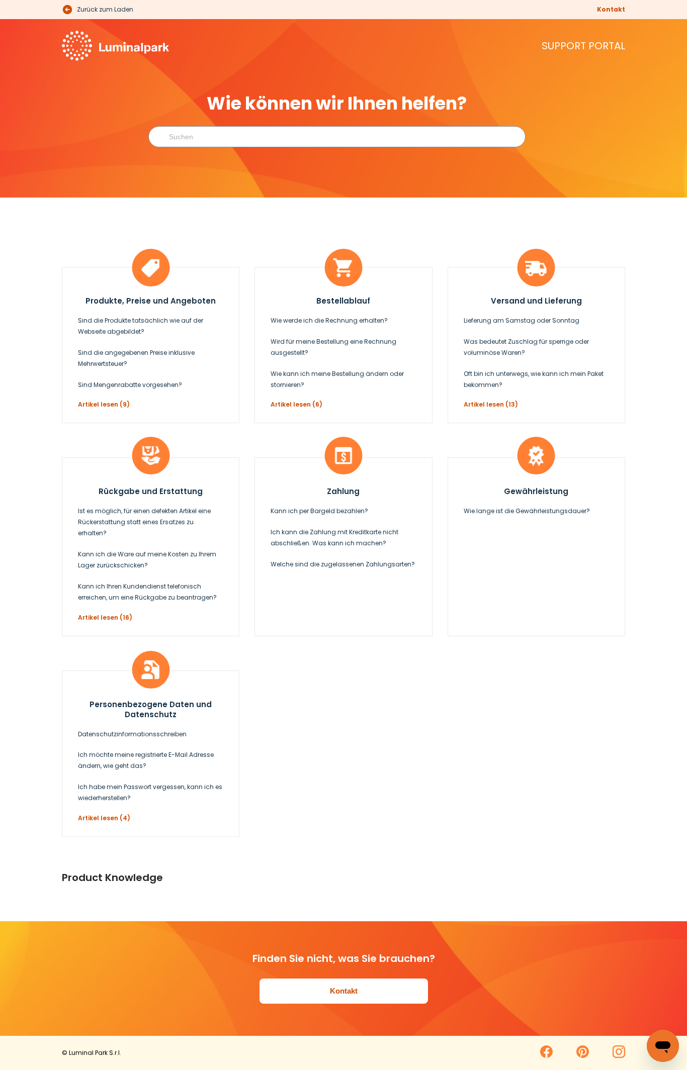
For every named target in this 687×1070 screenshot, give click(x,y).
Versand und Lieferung (536, 301)
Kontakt (611, 9)
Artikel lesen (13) (491, 404)
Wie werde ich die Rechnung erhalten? (329, 320)
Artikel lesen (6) (296, 404)
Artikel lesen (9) (104, 404)
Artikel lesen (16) (105, 617)
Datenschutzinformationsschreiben (132, 734)
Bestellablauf (343, 301)
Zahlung (343, 491)
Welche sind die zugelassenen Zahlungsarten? (343, 564)
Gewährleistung (536, 491)
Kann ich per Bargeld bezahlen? (319, 511)
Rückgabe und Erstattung (151, 491)
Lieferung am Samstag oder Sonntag (521, 320)
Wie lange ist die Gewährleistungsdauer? (527, 511)
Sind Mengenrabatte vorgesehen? (130, 384)
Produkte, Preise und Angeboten (150, 301)
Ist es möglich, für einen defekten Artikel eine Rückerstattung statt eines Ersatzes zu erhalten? (144, 522)
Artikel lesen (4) (104, 818)
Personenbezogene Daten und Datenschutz (151, 709)
